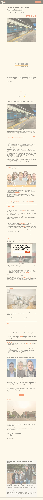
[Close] (31, 244)
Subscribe (27, 251)
